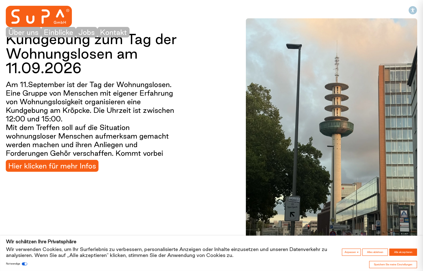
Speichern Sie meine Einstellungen (393, 264)
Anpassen (350, 252)
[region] (211, 253)
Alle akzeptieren (403, 252)
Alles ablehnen (375, 252)
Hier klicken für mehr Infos (52, 166)
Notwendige (13, 263)
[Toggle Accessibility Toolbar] (412, 10)
